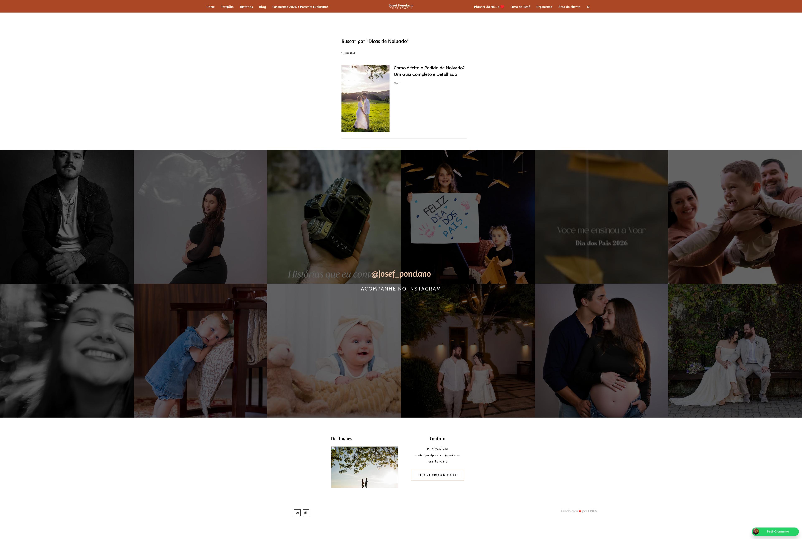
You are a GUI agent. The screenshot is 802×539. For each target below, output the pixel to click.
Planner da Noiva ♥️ (489, 7)
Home (210, 7)
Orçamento (544, 7)
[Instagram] (306, 512)
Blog (262, 7)
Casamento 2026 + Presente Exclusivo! (300, 7)
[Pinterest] (297, 512)
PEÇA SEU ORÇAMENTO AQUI (438, 475)
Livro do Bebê (520, 7)
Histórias (246, 7)
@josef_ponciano (401, 274)
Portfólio (227, 7)
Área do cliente (569, 7)
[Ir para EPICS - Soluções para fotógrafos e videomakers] (579, 511)
